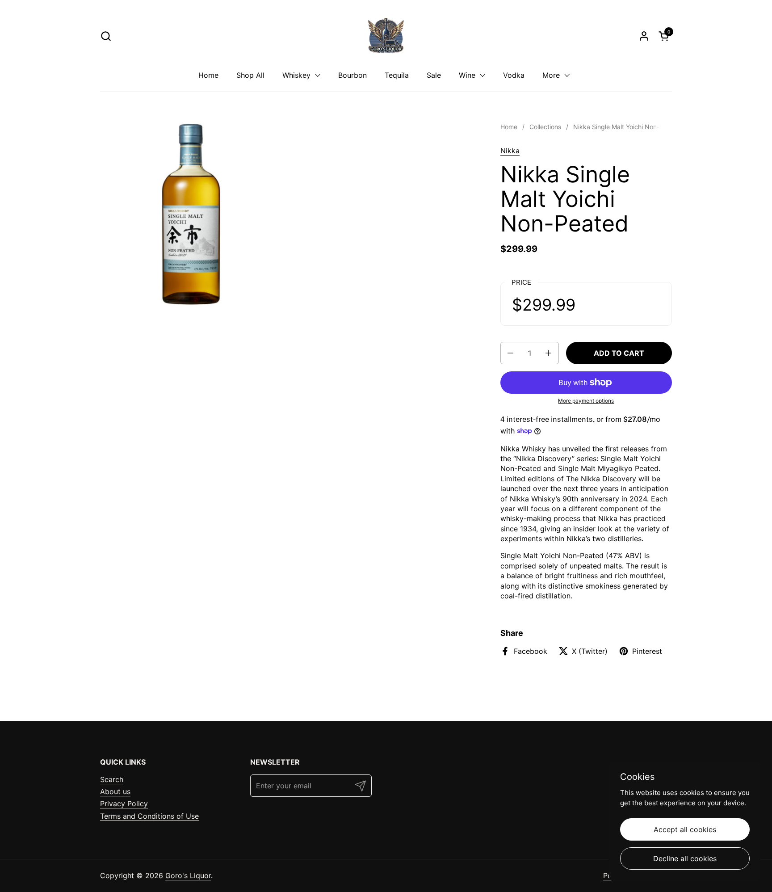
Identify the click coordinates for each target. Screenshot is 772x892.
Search (111, 779)
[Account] (644, 36)
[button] (105, 36)
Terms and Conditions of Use (149, 816)
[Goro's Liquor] (386, 35)
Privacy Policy (124, 803)
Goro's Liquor (188, 875)
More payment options (586, 400)
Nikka (510, 150)
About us (115, 791)
